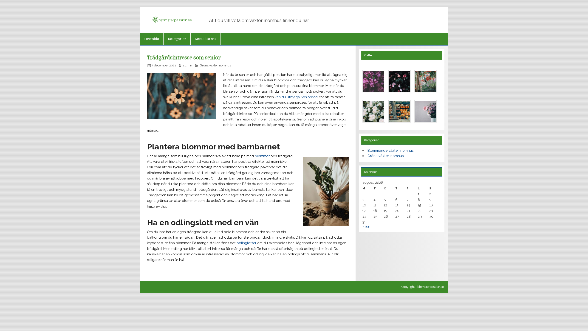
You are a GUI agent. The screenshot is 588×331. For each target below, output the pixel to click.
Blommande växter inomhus (390, 150)
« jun (366, 226)
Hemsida (151, 39)
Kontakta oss (205, 39)
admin (187, 65)
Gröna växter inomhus (215, 65)
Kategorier (177, 39)
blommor (262, 156)
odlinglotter (246, 243)
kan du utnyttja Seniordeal (296, 97)
